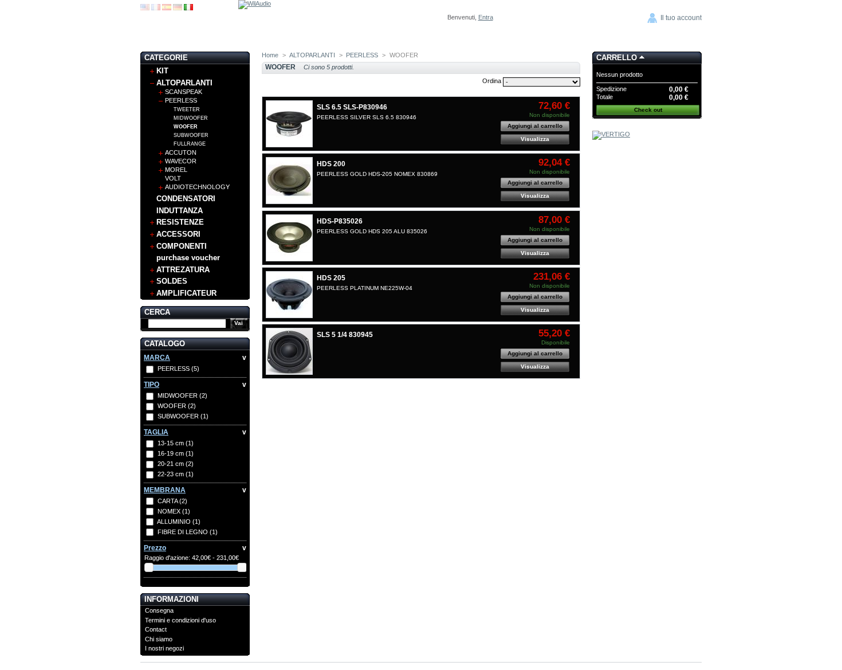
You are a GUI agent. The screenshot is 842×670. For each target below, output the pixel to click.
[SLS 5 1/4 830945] (289, 351)
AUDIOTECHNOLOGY (197, 186)
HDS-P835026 (340, 221)
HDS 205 (331, 278)
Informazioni (171, 599)
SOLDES (171, 281)
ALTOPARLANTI (184, 83)
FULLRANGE (190, 144)
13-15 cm (176, 443)
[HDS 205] (289, 294)
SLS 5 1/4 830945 (345, 335)
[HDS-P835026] (289, 237)
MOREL (176, 169)
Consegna (159, 610)
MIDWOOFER (191, 118)
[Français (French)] (155, 8)
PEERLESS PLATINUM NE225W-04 (364, 288)
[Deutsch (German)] (177, 8)
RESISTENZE (180, 222)
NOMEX (174, 511)
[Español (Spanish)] (166, 8)
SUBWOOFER (191, 135)
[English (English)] (144, 8)
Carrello (616, 57)
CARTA (172, 500)
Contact (156, 629)
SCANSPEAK (183, 91)
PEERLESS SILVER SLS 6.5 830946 (366, 117)
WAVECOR (180, 161)
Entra (485, 17)
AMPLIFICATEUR (186, 293)
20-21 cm (176, 463)
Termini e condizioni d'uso (180, 620)
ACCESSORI (178, 234)
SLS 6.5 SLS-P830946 (352, 107)
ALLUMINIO (178, 521)
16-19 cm (176, 453)
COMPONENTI (181, 246)
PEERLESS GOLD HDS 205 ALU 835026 (372, 231)
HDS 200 (331, 164)
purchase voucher (188, 257)
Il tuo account (681, 18)
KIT (162, 70)
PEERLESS (181, 100)
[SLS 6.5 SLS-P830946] (289, 123)
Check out (648, 110)
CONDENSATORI (185, 198)
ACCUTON (180, 152)
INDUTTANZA (179, 210)
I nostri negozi (164, 648)
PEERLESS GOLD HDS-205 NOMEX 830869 (377, 174)
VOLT (173, 178)
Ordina (491, 80)
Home (270, 55)
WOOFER (186, 127)
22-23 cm (176, 474)
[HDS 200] (289, 180)
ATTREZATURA (183, 269)
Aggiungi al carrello (534, 126)
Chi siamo (158, 639)
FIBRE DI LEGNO (188, 531)
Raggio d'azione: (167, 557)
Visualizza (535, 139)
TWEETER (187, 109)
